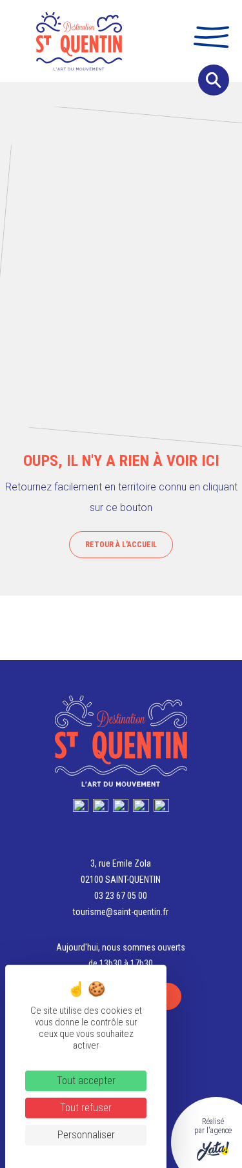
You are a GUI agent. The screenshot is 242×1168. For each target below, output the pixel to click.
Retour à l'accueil (121, 544)
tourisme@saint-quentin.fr (120, 912)
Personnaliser (86, 1135)
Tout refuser (86, 1108)
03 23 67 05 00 (120, 896)
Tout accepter (86, 1080)
